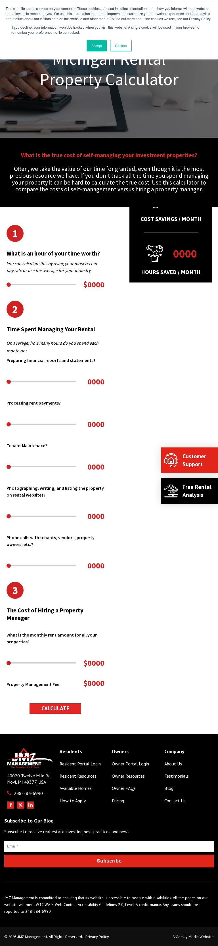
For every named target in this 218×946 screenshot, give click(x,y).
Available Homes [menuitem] (76, 788)
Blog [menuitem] (168, 788)
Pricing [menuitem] (118, 800)
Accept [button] (96, 45)
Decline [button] (121, 45)
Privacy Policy (97, 936)
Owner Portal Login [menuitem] (130, 764)
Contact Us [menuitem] (175, 800)
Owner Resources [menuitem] (128, 776)
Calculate (55, 708)
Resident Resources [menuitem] (78, 776)
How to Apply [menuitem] (73, 800)
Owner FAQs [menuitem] (124, 788)
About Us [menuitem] (173, 764)
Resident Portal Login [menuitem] (80, 764)
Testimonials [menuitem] (176, 776)
